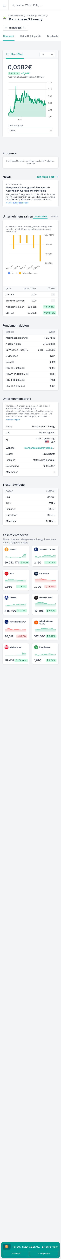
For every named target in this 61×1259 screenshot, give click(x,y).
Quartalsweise (40, 216)
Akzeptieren (44, 1253)
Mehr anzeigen (13, 419)
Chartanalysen (15, 125)
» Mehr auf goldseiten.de (17, 203)
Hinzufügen (15, 27)
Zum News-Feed (46, 176)
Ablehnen (15, 1253)
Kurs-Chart (17, 54)
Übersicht (8, 36)
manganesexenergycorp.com (40, 447)
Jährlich (54, 216)
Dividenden (53, 36)
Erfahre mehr (50, 1246)
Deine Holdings (30, 36)
